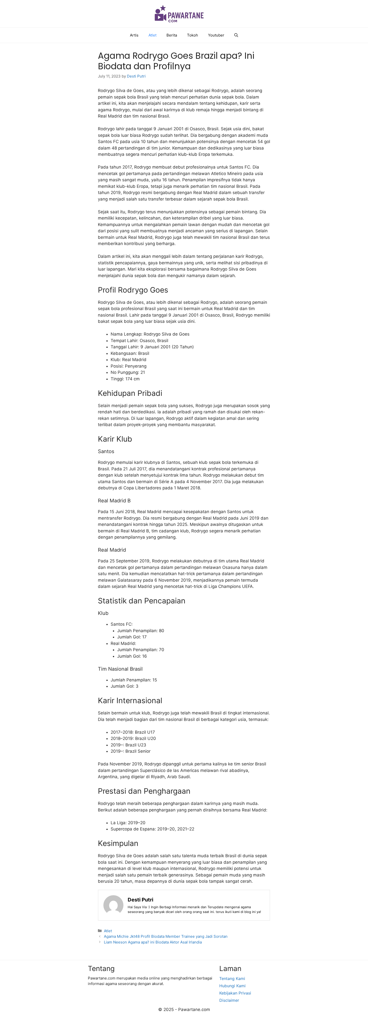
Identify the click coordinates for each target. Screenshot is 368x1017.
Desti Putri (140, 900)
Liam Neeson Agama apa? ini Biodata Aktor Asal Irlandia (153, 942)
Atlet (152, 35)
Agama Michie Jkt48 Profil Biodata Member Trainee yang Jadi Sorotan (166, 936)
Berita (171, 35)
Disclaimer (229, 1000)
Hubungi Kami (232, 985)
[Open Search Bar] (236, 35)
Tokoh (192, 35)
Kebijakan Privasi (235, 992)
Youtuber (216, 35)
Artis (134, 35)
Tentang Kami (232, 978)
